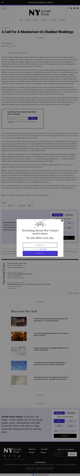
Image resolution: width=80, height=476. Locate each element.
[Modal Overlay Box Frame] (40, 238)
